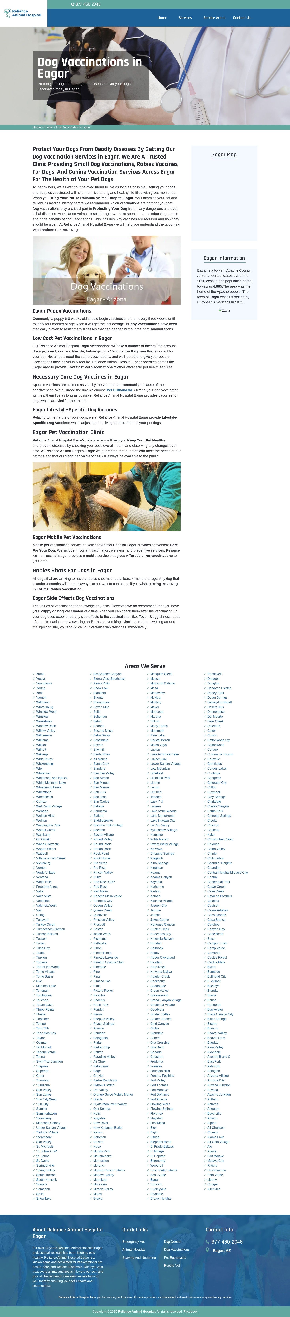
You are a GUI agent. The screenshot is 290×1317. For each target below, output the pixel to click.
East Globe (158, 1175)
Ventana (42, 877)
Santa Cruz (101, 763)
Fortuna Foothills (162, 1075)
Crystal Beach (160, 740)
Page (97, 1071)
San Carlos (101, 801)
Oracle (98, 1099)
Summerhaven (46, 1113)
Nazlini (98, 1142)
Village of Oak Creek (50, 858)
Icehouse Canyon (162, 924)
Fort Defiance (159, 1094)
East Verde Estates (163, 1170)
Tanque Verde (46, 1052)
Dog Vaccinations (177, 1249)
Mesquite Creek (161, 674)
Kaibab (155, 896)
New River (100, 1123)
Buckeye (213, 986)
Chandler (213, 867)
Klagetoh (156, 858)
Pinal (97, 976)
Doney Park (215, 693)
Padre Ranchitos (105, 1080)
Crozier (98, 1075)
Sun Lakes (43, 1094)
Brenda (212, 990)
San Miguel (101, 782)
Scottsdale (100, 740)
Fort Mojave (215, 1156)
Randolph (214, 1004)
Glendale (156, 1033)
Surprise (42, 1066)
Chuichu (213, 830)
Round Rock (102, 844)
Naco (97, 1146)
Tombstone (44, 995)
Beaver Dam (216, 1038)
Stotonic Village (47, 1132)
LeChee (156, 792)
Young (40, 688)
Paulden (99, 1033)
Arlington (213, 1071)
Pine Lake (157, 735)
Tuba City (43, 948)
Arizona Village (218, 1075)
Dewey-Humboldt (219, 702)
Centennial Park (218, 882)
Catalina (213, 900)
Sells (96, 711)
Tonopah (42, 990)
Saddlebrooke (103, 820)
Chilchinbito (215, 858)
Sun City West (46, 1099)
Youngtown (44, 683)
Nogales (99, 1118)
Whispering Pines (48, 787)
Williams (42, 740)
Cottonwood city (218, 740)
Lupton (155, 749)
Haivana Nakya (161, 971)
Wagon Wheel (46, 848)
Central (212, 877)
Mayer (154, 707)
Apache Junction (219, 1094)
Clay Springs (216, 797)
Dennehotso (216, 711)
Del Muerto (215, 716)
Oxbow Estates (103, 1085)
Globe (154, 1028)
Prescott (99, 924)
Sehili (97, 721)
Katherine (157, 886)
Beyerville (214, 1113)
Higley (154, 952)
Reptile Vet (172, 1265)
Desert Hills (215, 707)
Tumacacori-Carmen (50, 929)
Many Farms (159, 726)
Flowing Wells (160, 1104)
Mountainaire (102, 1156)
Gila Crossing (159, 1042)
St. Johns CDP (46, 1151)
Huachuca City (160, 934)
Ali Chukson (216, 1127)
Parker (98, 1052)
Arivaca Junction (219, 1085)
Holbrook (156, 948)
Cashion (213, 905)
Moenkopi (100, 1179)
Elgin (154, 1132)
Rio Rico (99, 867)
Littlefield (156, 773)
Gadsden (156, 1056)
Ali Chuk (99, 1061)
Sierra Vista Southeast (109, 678)
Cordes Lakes (217, 768)
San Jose (100, 797)
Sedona (98, 726)
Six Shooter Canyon (107, 674)
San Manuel (101, 787)
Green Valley (159, 990)
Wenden (42, 811)
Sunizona (43, 1085)
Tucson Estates (47, 934)
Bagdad (212, 1042)
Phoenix (99, 1000)
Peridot (98, 1009)
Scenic (98, 745)
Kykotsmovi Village (163, 830)
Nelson (98, 1132)
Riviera (212, 1165)
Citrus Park (215, 811)
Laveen (155, 806)
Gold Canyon (159, 1023)
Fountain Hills (160, 1071)
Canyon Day (216, 929)
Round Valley (102, 839)
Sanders (99, 768)
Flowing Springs (161, 1108)
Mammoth (157, 730)
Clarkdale (214, 801)
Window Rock (46, 726)
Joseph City (158, 905)
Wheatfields (44, 797)
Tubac (40, 943)
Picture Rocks (103, 990)
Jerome (155, 910)
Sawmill (99, 749)
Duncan (155, 1184)
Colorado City (217, 782)
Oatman (41, 1042)
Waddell (42, 853)
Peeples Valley (103, 1019)
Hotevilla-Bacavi (161, 938)
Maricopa (156, 711)
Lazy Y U (156, 801)
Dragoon (213, 678)
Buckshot (213, 981)
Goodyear (157, 1009)
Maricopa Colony (48, 1123)
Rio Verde (100, 863)
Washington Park (48, 825)
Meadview (157, 693)
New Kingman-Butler (108, 1127)
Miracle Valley (103, 1189)
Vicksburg (43, 863)
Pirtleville (99, 943)
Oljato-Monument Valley (110, 1104)
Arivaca (212, 1090)
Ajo (209, 1146)
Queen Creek (102, 910)
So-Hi (40, 1194)
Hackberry (157, 981)
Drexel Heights (160, 1198)
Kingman (156, 867)
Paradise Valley (104, 1056)
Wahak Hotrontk (47, 844)
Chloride (213, 844)
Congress (214, 778)
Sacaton (99, 830)
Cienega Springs (219, 815)
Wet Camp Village (49, 806)
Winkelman (44, 721)
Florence (156, 1113)
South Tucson (46, 1175)
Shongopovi (101, 702)
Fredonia (156, 1061)
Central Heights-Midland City (227, 872)
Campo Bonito (217, 943)
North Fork (100, 1004)
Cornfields (214, 763)
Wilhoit (41, 749)
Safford (98, 815)
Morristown (101, 1160)
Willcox (41, 745)
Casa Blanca (216, 919)
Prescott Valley (103, 919)
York (39, 693)
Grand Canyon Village (165, 1000)
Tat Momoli (43, 1047)
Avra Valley (215, 1047)
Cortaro (212, 749)
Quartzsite (100, 915)
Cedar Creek (216, 886)
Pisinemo (100, 938)
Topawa (41, 962)
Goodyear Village (162, 1004)
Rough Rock (102, 848)
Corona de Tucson (220, 754)
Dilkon (154, 721)
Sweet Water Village (164, 844)
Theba (40, 1014)
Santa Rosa (101, 754)
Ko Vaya (156, 848)
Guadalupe (158, 986)
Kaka (211, 834)
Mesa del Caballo (162, 683)
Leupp (154, 787)
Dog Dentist (172, 1242)
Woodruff (156, 1165)
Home (37, 127)
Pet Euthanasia (175, 1257)
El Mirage (157, 1151)
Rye (39, 981)
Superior (42, 1071)
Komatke (156, 834)
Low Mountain (160, 768)
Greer (40, 1075)
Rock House (102, 858)
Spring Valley (45, 1170)
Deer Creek (215, 721)
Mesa (154, 688)
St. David (42, 1160)
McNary (155, 702)
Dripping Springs (162, 853)
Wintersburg (44, 707)
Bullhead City (216, 976)
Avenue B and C (218, 1056)
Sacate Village (103, 834)
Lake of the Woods (163, 811)
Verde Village (45, 872)
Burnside (213, 971)
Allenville (213, 1189)
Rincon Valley (103, 872)
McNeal (155, 697)
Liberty (212, 1179)
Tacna (40, 1056)
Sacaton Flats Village (108, 825)
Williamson (44, 735)
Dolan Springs (217, 697)
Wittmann (43, 702)
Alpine (211, 1123)
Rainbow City (102, 900)
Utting (40, 915)
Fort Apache (158, 1099)
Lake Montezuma (162, 815)
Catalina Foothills (219, 896)
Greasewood (159, 995)
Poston (98, 929)
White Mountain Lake (51, 782)
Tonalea (156, 797)
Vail (39, 910)
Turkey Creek (45, 924)
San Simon (101, 778)
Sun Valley (43, 1090)
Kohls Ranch (159, 839)
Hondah (156, 943)
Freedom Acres (47, 886)
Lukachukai (158, 759)
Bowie (211, 995)
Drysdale (156, 1194)
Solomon (99, 1137)
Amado (212, 1118)
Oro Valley (100, 1090)
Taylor (40, 1038)
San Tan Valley (103, 773)
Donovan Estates (219, 688)
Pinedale (99, 967)
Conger (212, 1184)
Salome (98, 806)
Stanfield (99, 693)
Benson (212, 1028)
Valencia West (46, 905)
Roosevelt (214, 674)
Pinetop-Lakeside (105, 957)
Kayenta (156, 882)
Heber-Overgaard (162, 957)
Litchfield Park (160, 778)
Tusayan (42, 919)
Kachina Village (161, 900)
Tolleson (42, 1000)
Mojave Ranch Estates (109, 1170)
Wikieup (42, 754)
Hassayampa (216, 1170)
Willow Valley (45, 730)
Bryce (211, 938)
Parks (97, 1042)
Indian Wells (102, 934)
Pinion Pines (102, 952)
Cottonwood (215, 745)
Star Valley (43, 1142)
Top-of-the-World (48, 967)
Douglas (213, 683)
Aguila (211, 1151)
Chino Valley (216, 848)
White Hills (43, 882)
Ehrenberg (157, 1160)
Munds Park (101, 1151)
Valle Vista (43, 896)
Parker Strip (101, 1047)
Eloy (153, 1127)
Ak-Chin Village (218, 1142)
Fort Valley (157, 1080)
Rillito (97, 877)
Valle (39, 891)
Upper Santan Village (51, 1127)
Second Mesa (103, 730)
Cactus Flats (216, 962)
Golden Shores (160, 1019)
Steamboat (43, 1137)
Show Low (100, 688)
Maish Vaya (158, 745)
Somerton (43, 1189)
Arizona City (216, 1080)
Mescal (155, 678)
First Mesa (157, 1123)
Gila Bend (157, 1047)
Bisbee (212, 1023)
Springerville (45, 1165)
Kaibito (155, 891)
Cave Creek (215, 891)
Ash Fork (213, 1066)
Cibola (212, 820)
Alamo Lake (215, 1137)
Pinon (97, 948)
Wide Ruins (44, 759)
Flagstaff (156, 1118)
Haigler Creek (160, 976)
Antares (212, 1104)
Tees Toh (42, 1028)
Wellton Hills (45, 815)
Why (39, 768)
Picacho (99, 995)
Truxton (41, 957)
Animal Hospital (133, 1249)
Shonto (98, 697)
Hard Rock (157, 967)
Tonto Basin (44, 976)
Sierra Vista (101, 683)
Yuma (40, 674)
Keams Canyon (161, 877)
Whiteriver (43, 773)
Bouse (211, 1000)
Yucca (40, 678)
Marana (155, 716)
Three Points (45, 1009)
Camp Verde (216, 948)
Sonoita (41, 1184)
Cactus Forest (217, 957)
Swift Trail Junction (49, 1061)
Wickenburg (44, 763)
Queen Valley (102, 905)
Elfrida (154, 1137)
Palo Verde (215, 1175)
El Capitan (157, 1156)
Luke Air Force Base (164, 754)
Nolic (97, 1113)
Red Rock (100, 886)
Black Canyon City (220, 1014)
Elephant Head (160, 1142)
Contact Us (242, 17)
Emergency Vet (133, 1242)
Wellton (41, 820)
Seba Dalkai (102, 735)
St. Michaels (44, 1146)
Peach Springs (103, 1023)
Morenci (99, 1165)
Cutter (211, 730)
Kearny (155, 872)
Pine (96, 971)
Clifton (211, 787)
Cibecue (213, 825)
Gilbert (155, 1038)
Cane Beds (215, 934)
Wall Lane (43, 834)
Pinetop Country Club (108, 962)
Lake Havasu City (162, 820)
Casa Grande (216, 915)
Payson (98, 1028)
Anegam (213, 1108)
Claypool (213, 792)
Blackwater (215, 1009)
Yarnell (41, 697)
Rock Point (101, 853)
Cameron (213, 952)
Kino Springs (159, 863)
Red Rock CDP (104, 882)
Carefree (213, 924)
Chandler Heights (219, 863)
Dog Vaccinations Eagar (73, 127)
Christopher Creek (220, 839)
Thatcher (42, 1019)
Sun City (42, 1104)
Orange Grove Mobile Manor (113, 1094)
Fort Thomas (159, 1085)
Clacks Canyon (218, 806)
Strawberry (43, 1118)
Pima (97, 986)
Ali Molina (100, 759)
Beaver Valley (217, 1033)
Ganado (156, 1052)
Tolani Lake (44, 1004)
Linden (155, 782)
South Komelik (46, 1179)
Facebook (190, 1311)
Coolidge (213, 773)
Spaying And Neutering (139, 1257)
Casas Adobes (217, 910)
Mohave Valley (103, 1175)
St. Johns (42, 1156)
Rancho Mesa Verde (107, 896)
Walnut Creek (45, 830)
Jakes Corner (159, 919)
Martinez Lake (46, 986)
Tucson (41, 938)
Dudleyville (158, 1189)
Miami (97, 1194)
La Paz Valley (160, 825)
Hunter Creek (159, 929)
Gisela (97, 1198)
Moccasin (100, 1184)
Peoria (98, 1014)
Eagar (48, 127)
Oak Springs (102, 1108)
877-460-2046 (88, 4)
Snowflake (43, 1198)
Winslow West (46, 711)
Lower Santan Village (165, 763)
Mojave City (215, 1160)
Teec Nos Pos (46, 1033)
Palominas (100, 1066)
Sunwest (42, 1080)
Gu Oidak (43, 839)
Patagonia (100, 1038)
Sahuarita (100, 811)
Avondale (214, 1052)
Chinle (212, 853)
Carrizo (41, 801)
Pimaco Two (102, 981)
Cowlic (212, 735)
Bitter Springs (216, 1019)
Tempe (41, 1023)
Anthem (212, 1099)
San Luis (99, 792)
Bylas (211, 967)
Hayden (155, 962)
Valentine (43, 900)
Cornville (213, 759)
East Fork (214, 1061)
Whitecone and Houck (51, 778)
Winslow (42, 716)
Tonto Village (45, 971)
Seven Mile (101, 707)
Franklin (156, 1066)
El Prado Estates (162, 1146)
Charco (212, 1132)
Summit (41, 1108)
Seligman (100, 716)
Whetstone (43, 792)
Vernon (41, 867)
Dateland (213, 726)
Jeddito (155, 915)
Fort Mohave (159, 1090)
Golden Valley (160, 1014)
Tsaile (40, 952)
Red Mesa (100, 891)
